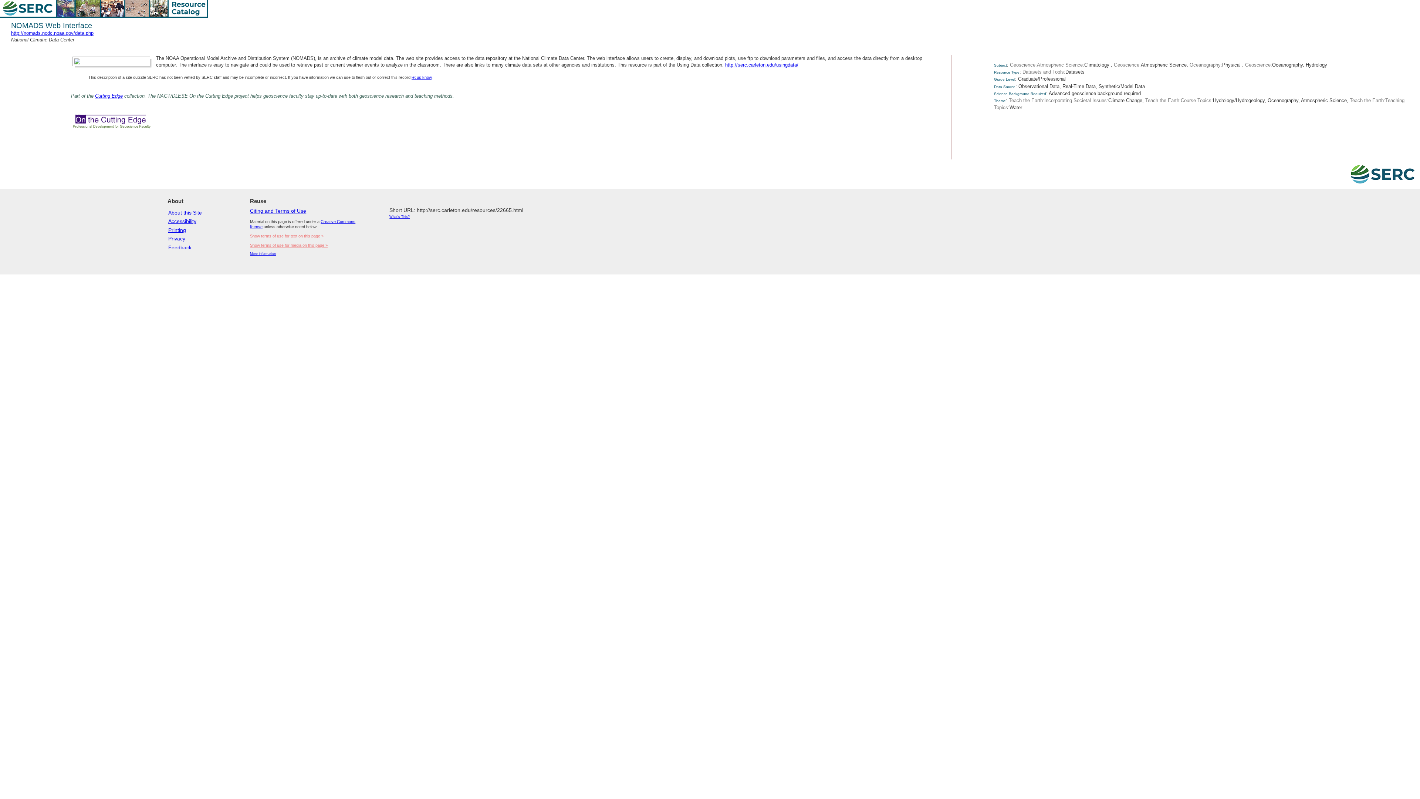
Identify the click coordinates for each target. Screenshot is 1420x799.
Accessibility (182, 221)
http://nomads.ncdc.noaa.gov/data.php (52, 33)
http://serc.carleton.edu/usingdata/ (761, 65)
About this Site (185, 213)
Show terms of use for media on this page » (289, 245)
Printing (177, 230)
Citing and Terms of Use (278, 211)
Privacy (176, 239)
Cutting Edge (109, 96)
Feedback (180, 247)
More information (263, 254)
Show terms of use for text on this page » (287, 236)
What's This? (399, 217)
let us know (422, 77)
